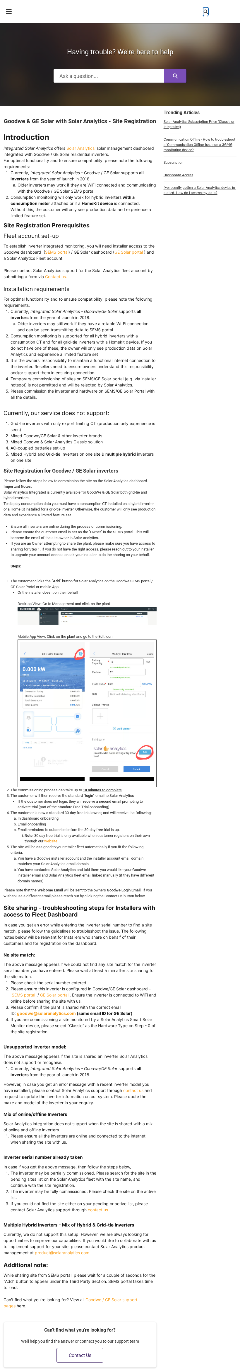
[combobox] (109, 76)
